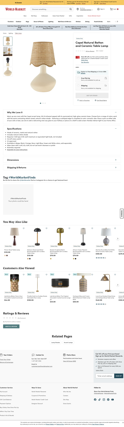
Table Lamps (18, 33)
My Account (3, 391)
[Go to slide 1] (40, 103)
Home (4, 33)
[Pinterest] (108, 399)
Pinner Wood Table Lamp (12, 250)
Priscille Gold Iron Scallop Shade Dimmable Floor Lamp (37, 297)
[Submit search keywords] (70, 9)
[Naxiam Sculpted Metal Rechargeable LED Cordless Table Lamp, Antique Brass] (51, 258)
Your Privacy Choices (98, 424)
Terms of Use (60, 424)
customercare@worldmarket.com (42, 366)
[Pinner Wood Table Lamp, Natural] (5, 255)
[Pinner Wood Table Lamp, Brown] (7, 255)
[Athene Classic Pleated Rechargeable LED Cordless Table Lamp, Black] (75, 258)
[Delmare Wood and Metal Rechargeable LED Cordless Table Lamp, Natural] (28, 258)
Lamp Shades (55, 342)
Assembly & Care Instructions (17, 150)
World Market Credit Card (40, 399)
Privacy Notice (50, 424)
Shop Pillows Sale (48, 28)
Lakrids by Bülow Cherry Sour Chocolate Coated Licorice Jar (13, 297)
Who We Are (67, 391)
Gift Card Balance (5, 399)
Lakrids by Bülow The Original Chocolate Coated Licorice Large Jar (60, 297)
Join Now (45, 3)
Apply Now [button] (84, 60)
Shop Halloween (76, 28)
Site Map (66, 399)
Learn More (103, 3)
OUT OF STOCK (92, 95)
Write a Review (90, 51)
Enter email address (105, 376)
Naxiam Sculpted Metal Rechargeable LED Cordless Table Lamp (58, 251)
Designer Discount (37, 403)
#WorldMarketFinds (110, 393)
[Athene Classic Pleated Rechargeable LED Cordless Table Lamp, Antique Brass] (73, 258)
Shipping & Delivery (6, 395)
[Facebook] (95, 399)
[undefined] (111, 21)
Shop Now (102, 29)
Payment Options (5, 403)
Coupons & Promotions (39, 395)
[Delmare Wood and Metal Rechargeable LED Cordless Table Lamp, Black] (30, 258)
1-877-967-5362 (36, 361)
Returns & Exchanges (6, 362)
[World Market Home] (15, 9)
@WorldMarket (98, 393)
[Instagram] (104, 399)
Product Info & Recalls (7, 415)
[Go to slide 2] (42, 103)
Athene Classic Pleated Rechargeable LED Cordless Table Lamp (81, 251)
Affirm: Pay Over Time (7, 411)
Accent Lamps (68, 342)
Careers (65, 395)
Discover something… (39, 9)
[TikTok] (99, 399)
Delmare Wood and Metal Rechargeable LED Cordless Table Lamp (36, 251)
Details (83, 3)
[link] (114, 9)
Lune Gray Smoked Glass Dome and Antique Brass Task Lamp (105, 297)
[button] (11, 21)
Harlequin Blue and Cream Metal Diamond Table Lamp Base (81, 297)
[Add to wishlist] (23, 228)
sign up (119, 376)
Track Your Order (5, 359)
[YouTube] (112, 399)
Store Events (67, 403)
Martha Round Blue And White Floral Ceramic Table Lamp (105, 250)
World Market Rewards (39, 391)
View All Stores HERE (69, 361)
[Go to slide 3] (43, 103)
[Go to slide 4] (45, 103)
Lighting (11, 33)
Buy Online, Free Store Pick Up (9, 407)
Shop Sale (19, 29)
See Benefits (85, 62)
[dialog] (62, 423)
